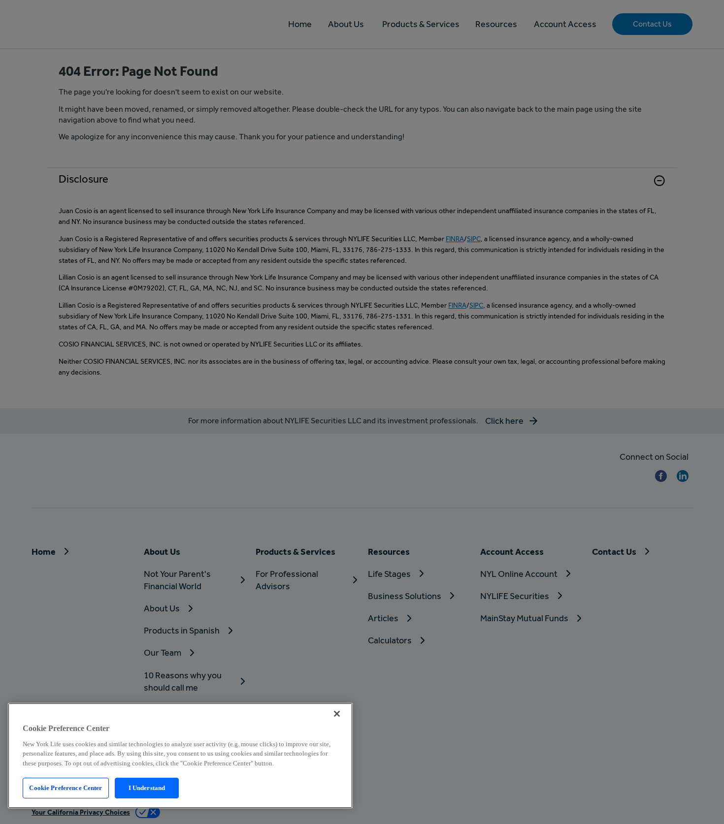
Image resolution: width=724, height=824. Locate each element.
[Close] (337, 714)
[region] (180, 755)
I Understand (147, 788)
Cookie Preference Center (65, 788)
